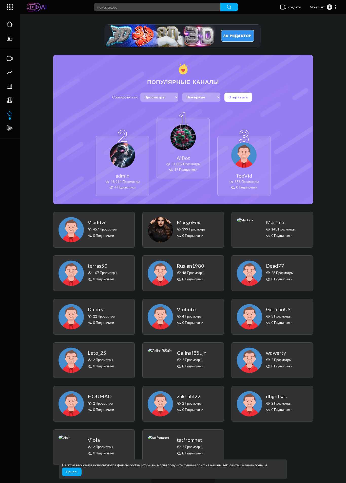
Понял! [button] (72, 472)
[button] (323, 7)
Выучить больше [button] (253, 465)
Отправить (238, 97)
